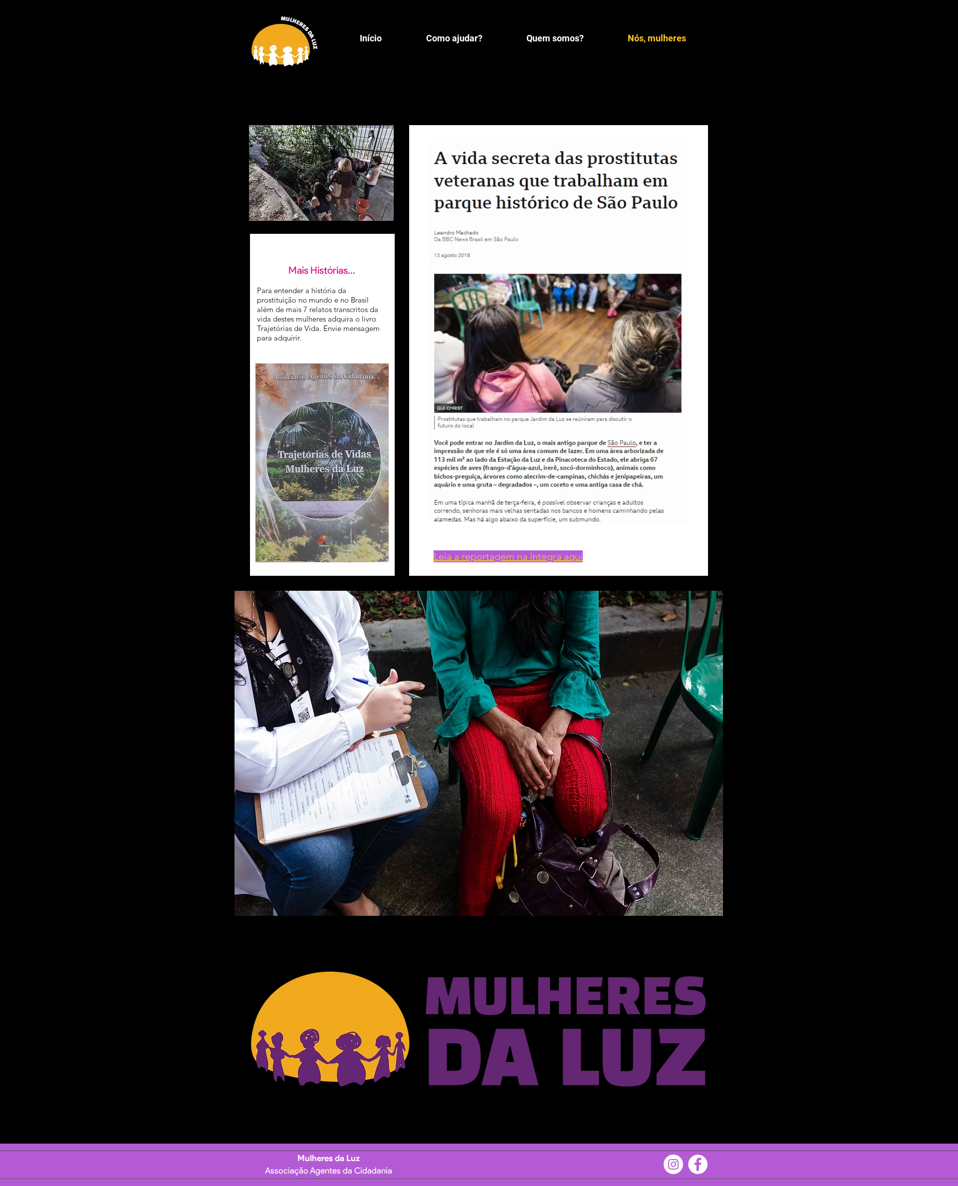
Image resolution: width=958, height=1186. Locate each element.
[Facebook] (698, 1164)
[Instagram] (673, 1164)
